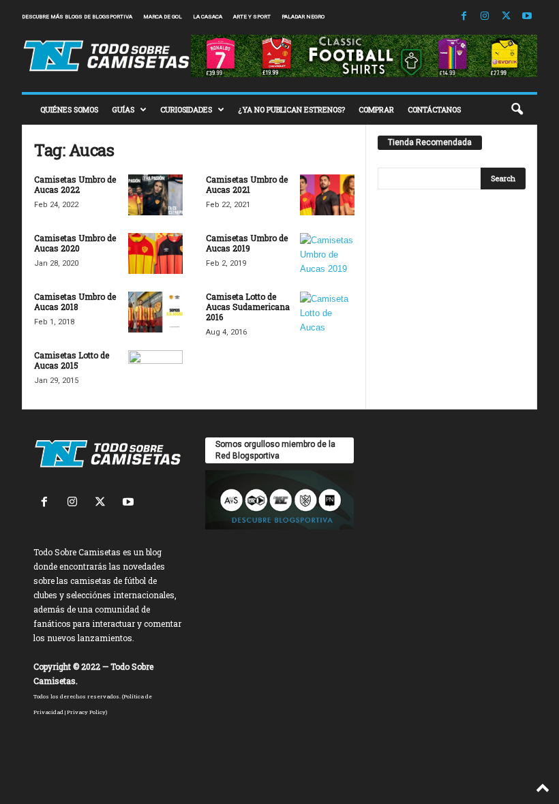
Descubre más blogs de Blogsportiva (77, 17)
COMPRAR (376, 109)
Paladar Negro (303, 17)
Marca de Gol (162, 17)
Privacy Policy (86, 712)
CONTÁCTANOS (434, 109)
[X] (506, 17)
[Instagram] (485, 17)
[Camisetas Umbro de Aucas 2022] (155, 194)
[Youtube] (527, 17)
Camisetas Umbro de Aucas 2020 (75, 242)
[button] (517, 110)
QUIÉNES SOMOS (69, 109)
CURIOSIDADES (186, 109)
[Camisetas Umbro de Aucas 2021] (327, 194)
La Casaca (207, 17)
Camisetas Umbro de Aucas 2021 (247, 184)
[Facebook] (463, 17)
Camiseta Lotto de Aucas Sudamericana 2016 (248, 306)
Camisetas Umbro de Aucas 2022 (75, 184)
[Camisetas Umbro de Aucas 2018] (155, 312)
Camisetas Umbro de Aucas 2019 (247, 242)
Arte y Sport (252, 17)
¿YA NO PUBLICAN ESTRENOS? (291, 109)
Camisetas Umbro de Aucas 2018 (75, 301)
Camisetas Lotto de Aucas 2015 (71, 360)
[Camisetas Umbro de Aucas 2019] (327, 253)
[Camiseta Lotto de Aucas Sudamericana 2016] (327, 312)
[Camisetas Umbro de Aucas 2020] (155, 253)
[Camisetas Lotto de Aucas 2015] (155, 370)
